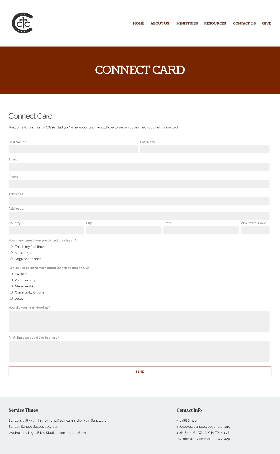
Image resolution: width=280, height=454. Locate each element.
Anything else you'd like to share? (34, 337)
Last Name (148, 142)
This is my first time (29, 247)
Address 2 (16, 208)
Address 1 (16, 194)
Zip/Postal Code (253, 223)
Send (140, 372)
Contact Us (244, 23)
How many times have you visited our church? (42, 240)
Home (138, 23)
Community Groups (30, 292)
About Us (160, 23)
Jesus (19, 298)
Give (266, 23)
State (167, 223)
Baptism (21, 274)
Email (12, 159)
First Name (17, 142)
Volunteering (25, 280)
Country (15, 223)
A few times (23, 253)
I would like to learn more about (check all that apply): (49, 268)
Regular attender (28, 259)
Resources (215, 23)
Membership (25, 286)
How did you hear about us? (29, 307)
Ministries (187, 23)
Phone (13, 177)
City (89, 223)
